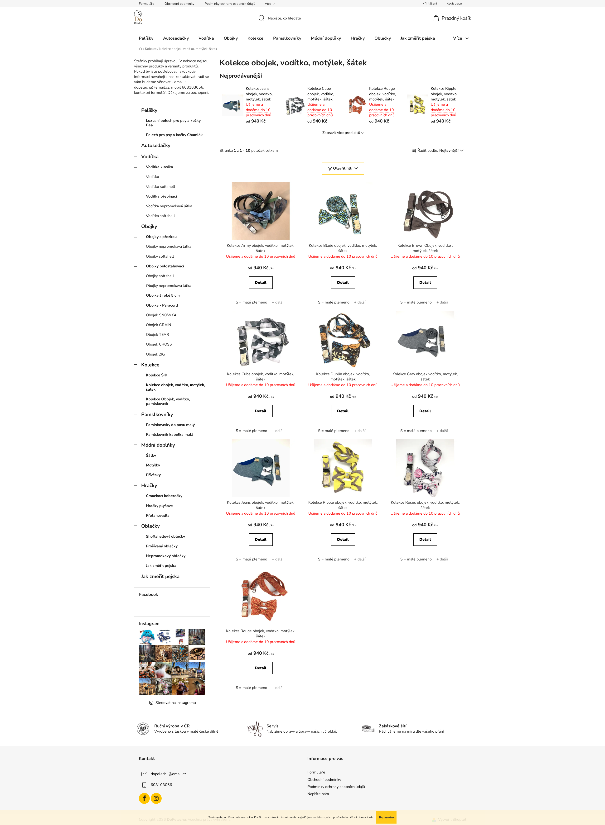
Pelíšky (149, 110)
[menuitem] (146, 38)
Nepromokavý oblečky (165, 556)
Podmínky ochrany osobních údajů (230, 3)
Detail (260, 282)
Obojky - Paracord (162, 305)
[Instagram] (156, 798)
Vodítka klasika (159, 167)
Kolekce (150, 364)
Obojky (149, 226)
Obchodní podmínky (179, 3)
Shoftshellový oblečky (165, 536)
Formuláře (146, 3)
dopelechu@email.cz (168, 774)
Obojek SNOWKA (161, 315)
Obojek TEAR (157, 334)
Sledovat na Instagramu (175, 702)
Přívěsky (153, 475)
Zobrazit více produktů (341, 132)
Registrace (454, 3)
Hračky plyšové (159, 505)
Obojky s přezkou (161, 236)
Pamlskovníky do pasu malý (170, 424)
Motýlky (153, 465)
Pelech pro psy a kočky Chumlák (174, 135)
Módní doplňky (158, 445)
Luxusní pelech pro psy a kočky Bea (173, 123)
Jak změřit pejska (161, 565)
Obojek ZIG (155, 354)
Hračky (149, 485)
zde (371, 817)
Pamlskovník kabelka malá (169, 434)
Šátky (151, 455)
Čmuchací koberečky (164, 495)
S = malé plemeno (251, 302)
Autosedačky (155, 145)
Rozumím (386, 817)
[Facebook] (144, 798)
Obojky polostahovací (165, 266)
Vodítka (150, 156)
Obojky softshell (160, 256)
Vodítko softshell (160, 186)
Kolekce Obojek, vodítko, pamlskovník (168, 401)
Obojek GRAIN (158, 324)
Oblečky (150, 526)
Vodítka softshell (160, 215)
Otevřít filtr (343, 168)
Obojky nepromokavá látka (168, 246)
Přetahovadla (157, 515)
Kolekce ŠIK (156, 375)
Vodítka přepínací (161, 196)
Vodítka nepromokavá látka (169, 206)
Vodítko (152, 176)
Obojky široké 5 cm (163, 295)
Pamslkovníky (157, 414)
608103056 (161, 784)
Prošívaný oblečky (162, 546)
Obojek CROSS (159, 344)
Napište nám (318, 794)
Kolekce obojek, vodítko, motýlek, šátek (175, 387)
